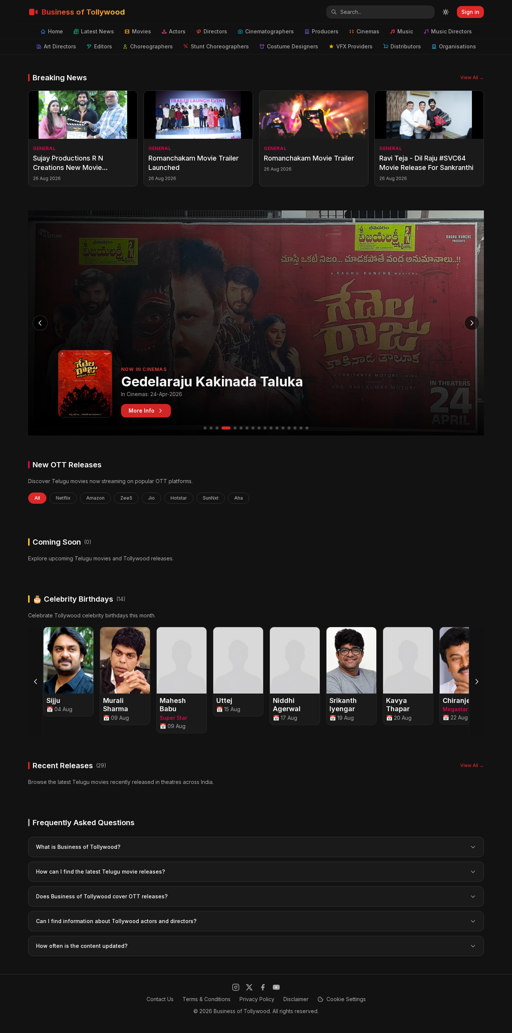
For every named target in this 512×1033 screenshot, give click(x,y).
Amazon (95, 498)
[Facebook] (262, 987)
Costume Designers (292, 46)
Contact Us (160, 999)
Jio (151, 498)
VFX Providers (354, 46)
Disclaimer (295, 999)
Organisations (457, 46)
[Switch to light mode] (445, 12)
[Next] (476, 681)
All (37, 498)
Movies (141, 31)
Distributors (406, 46)
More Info (141, 410)
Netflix (63, 498)
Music (405, 31)
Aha (238, 498)
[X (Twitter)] (249, 987)
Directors (215, 31)
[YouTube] (276, 987)
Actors (177, 31)
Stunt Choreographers (220, 46)
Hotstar (179, 498)
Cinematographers (269, 31)
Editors (103, 46)
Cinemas (367, 31)
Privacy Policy (257, 999)
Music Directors (451, 31)
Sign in (470, 12)
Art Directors (60, 46)
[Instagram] (236, 987)
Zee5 (126, 498)
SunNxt (211, 498)
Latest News (97, 31)
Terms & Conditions (207, 999)
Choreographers (151, 46)
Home (55, 31)
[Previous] (35, 681)
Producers (325, 31)
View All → (472, 77)
